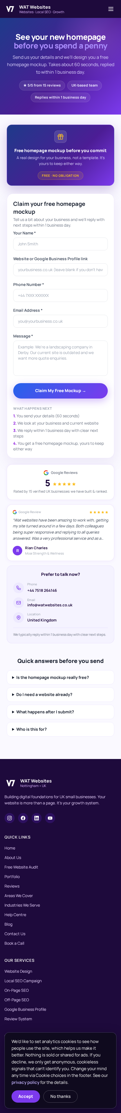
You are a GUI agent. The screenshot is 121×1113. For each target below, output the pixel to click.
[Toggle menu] (110, 9)
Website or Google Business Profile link (50, 258)
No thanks (60, 1096)
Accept (25, 1096)
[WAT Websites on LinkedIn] (37, 818)
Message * (23, 336)
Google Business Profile (25, 1009)
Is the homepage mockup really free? (52, 677)
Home (10, 848)
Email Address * (27, 310)
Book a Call (14, 943)
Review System (18, 1018)
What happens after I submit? (45, 711)
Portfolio (12, 876)
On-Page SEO (17, 990)
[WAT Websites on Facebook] (23, 818)
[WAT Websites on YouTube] (50, 818)
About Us (13, 857)
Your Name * (24, 233)
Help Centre (15, 914)
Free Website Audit (21, 867)
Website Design (18, 971)
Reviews (12, 886)
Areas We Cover (19, 895)
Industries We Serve (22, 905)
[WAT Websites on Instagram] (10, 818)
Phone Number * (28, 284)
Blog (8, 924)
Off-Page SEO (17, 999)
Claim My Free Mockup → (60, 390)
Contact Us (15, 933)
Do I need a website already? (44, 694)
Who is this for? (31, 729)
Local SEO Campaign (23, 980)
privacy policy (25, 1082)
